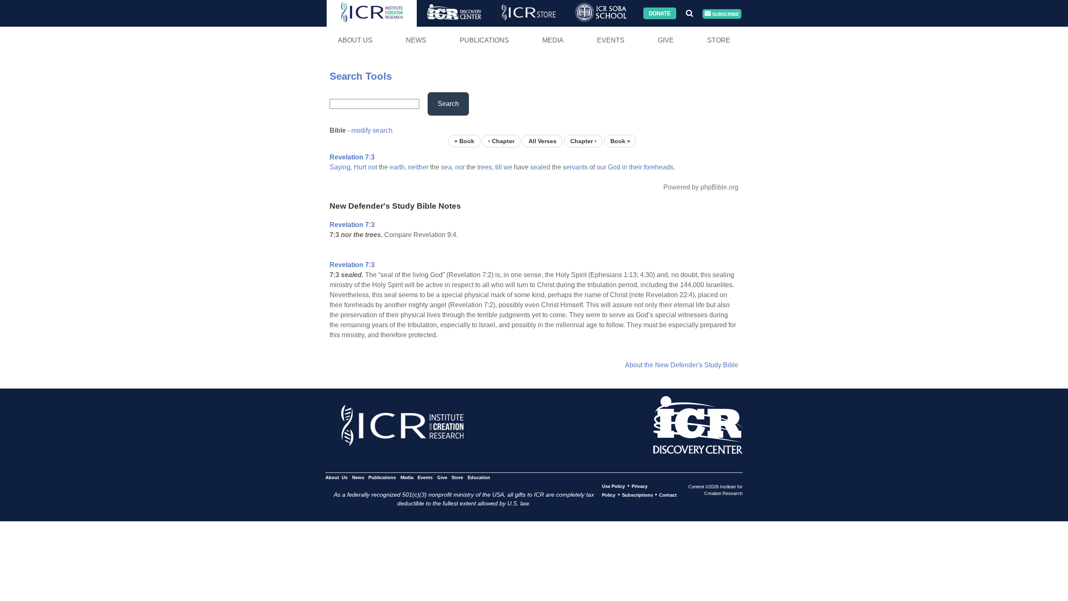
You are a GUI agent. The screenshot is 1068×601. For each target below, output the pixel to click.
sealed (540, 167)
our (601, 167)
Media (553, 40)
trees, (485, 167)
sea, (447, 167)
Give (666, 40)
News (416, 40)
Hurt (360, 167)
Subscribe (725, 13)
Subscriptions (637, 494)
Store (718, 40)
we (508, 167)
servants (575, 167)
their (635, 167)
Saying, (341, 167)
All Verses (543, 141)
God (614, 167)
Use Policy (613, 486)
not (372, 167)
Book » (620, 141)
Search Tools (361, 76)
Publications (484, 40)
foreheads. (659, 167)
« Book (464, 141)
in (624, 167)
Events (611, 40)
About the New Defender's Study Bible (681, 365)
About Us (355, 40)
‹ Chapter (501, 141)
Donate (660, 13)
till (498, 167)
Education (479, 477)
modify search (372, 130)
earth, (398, 167)
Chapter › (583, 141)
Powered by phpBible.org (700, 187)
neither (418, 167)
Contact (668, 494)
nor (460, 167)
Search (448, 103)
